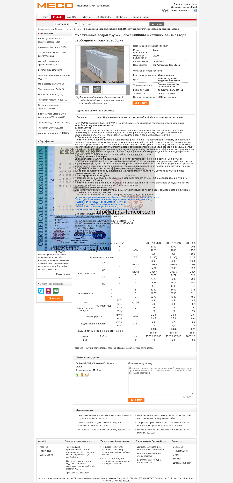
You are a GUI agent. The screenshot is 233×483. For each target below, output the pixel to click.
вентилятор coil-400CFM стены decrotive (149, 461)
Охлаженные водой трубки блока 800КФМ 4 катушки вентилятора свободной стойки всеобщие (101, 100)
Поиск (159, 24)
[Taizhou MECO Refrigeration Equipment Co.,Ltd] (195, 10)
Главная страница (45, 29)
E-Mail (176, 455)
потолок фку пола (74, 29)
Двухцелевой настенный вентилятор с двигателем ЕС (151, 448)
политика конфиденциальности (54, 478)
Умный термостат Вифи (49, 89)
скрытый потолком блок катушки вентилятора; (100, 204)
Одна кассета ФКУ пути (49, 84)
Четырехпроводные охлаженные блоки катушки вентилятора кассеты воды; (117, 197)
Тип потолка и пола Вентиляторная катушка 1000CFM (104, 430)
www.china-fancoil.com (94, 235)
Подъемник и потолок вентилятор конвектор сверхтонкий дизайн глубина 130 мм (116, 451)
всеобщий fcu (114, 348)
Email (194, 7)
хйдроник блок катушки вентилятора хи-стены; (101, 201)
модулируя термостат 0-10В (52, 133)
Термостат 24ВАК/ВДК (49, 128)
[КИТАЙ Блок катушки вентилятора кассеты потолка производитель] (55, 7)
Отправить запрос (180, 7)
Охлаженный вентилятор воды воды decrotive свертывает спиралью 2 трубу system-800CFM (80, 465)
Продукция (59, 29)
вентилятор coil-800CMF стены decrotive (149, 454)
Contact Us (121, 17)
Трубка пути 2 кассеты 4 (77, 473)
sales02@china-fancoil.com (89, 232)
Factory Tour (86, 17)
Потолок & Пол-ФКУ (47, 94)
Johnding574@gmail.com (88, 230)
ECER (128, 481)
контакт (142, 103)
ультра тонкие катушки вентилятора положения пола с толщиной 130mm (116, 461)
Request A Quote (180, 451)
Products (57, 17)
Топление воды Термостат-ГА (52, 122)
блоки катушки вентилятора (93, 348)
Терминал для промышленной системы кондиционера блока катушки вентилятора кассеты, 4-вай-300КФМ (80, 452)
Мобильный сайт (183, 463)
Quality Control (104, 17)
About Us (71, 17)
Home (45, 17)
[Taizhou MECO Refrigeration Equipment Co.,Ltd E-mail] (87, 375)
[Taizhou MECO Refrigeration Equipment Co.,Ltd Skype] (77, 375)
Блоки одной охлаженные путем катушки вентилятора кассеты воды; (113, 199)
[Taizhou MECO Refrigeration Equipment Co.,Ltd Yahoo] (82, 375)
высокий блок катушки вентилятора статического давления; (108, 209)
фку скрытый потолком (49, 47)
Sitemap (177, 459)
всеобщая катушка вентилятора (138, 348)
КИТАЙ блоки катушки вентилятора (88, 478)
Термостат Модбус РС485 (50, 100)
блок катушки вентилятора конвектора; (96, 206)
